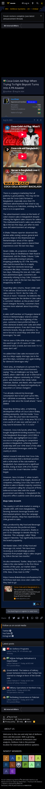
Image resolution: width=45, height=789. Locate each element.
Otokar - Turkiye (29, 9)
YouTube (6, 633)
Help (21, 721)
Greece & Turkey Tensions (17, 683)
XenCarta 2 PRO (6, 785)
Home (28, 721)
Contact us (9, 719)
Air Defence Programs (19, 648)
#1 (41, 120)
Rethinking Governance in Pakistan (24, 697)
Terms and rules (24, 719)
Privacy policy (10, 721)
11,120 (38, 107)
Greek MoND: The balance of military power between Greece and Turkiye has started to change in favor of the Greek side (24, 674)
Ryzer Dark (12, 717)
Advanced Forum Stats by (21, 782)
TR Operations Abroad (15, 692)
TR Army (10, 653)
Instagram (7, 636)
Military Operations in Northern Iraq (25, 687)
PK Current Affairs (13, 665)
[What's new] (32, 3)
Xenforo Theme (12, 783)
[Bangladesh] (4, 81)
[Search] (37, 3)
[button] (3, 3)
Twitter (6, 630)
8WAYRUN (28, 785)
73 (33, 107)
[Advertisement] (22, 53)
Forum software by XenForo (19, 780)
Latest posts (8, 643)
